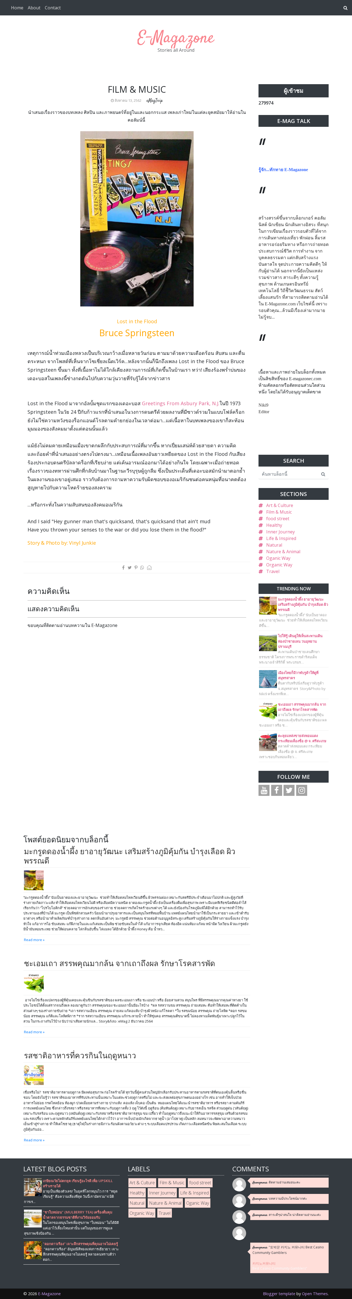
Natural (274, 545)
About (34, 8)
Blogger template (279, 1293)
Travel (272, 571)
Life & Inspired (281, 538)
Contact (53, 8)
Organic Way (279, 565)
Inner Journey (280, 532)
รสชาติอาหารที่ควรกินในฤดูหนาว (80, 1056)
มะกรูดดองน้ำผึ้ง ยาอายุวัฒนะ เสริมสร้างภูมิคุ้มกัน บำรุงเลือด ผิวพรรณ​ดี (129, 855)
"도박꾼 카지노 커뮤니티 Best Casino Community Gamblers (288, 1250)
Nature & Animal (283, 552)
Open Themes (315, 1293)
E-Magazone (176, 38)
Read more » (34, 939)
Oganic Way (278, 558)
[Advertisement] (74, 794)
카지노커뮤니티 (264, 1263)
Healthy (274, 525)
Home (17, 8)
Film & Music (279, 512)
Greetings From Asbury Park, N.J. (180, 403)
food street (277, 519)
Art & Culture (279, 505)
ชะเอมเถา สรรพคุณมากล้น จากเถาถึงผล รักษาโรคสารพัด (119, 963)
